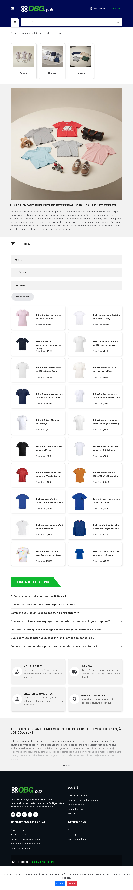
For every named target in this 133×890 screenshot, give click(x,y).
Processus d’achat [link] (20, 834)
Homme (52, 73)
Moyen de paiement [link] (20, 848)
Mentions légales (76, 804)
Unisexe (81, 73)
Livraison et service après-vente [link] (27, 839)
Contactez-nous (76, 809)
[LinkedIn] (18, 814)
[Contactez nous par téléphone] (90, 9)
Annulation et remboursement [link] (26, 843)
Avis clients (73, 813)
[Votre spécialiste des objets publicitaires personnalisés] (37, 8)
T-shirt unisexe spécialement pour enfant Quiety (49, 345)
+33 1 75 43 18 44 (42, 861)
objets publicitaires (42, 799)
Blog (70, 830)
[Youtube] (24, 814)
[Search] (118, 22)
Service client (17, 830)
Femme (23, 73)
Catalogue (73, 834)
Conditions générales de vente (83, 800)
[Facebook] (13, 814)
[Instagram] (30, 814)
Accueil (14, 33)
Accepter (60, 883)
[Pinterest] (35, 814)
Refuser (72, 883)
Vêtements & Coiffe (32, 33)
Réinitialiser (22, 296)
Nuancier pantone (77, 839)
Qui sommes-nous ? (77, 795)
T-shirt (48, 33)
